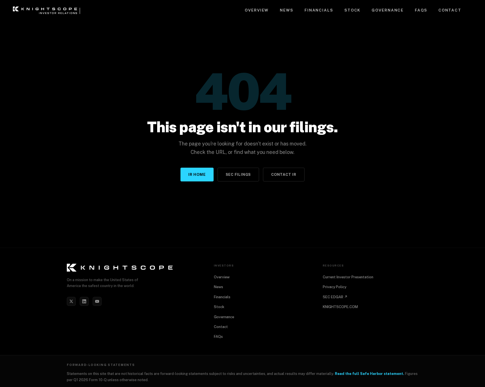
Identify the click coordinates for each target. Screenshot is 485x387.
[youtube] (97, 301)
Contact (449, 10)
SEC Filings (238, 174)
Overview (257, 10)
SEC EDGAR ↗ (335, 297)
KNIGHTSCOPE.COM (340, 307)
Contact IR (283, 174)
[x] (71, 301)
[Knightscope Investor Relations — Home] (47, 10)
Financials (319, 10)
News (286, 10)
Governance (388, 10)
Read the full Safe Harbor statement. (369, 374)
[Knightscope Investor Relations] (133, 268)
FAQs (421, 10)
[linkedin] (84, 301)
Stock (352, 10)
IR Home (196, 174)
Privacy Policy (334, 287)
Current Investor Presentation (348, 277)
